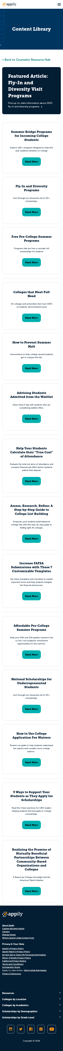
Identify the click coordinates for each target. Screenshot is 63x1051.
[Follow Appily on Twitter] (20, 1029)
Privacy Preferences (11, 974)
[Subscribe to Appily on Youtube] (51, 1029)
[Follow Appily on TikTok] (41, 1029)
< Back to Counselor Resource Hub (26, 59)
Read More (31, 161)
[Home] (9, 4)
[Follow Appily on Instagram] (10, 1029)
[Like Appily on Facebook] (30, 1029)
